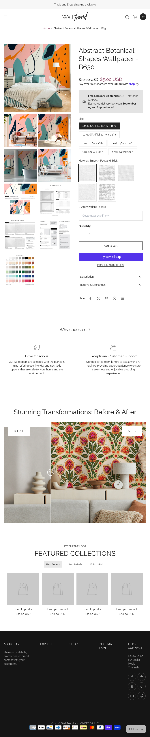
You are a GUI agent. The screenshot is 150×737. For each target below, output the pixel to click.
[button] (111, 246)
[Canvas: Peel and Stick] (107, 173)
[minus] (82, 234)
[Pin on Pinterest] (106, 298)
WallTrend (67, 723)
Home (46, 28)
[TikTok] (142, 686)
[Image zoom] (37, 78)
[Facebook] (132, 677)
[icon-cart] (135, 16)
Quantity (85, 226)
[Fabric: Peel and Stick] (126, 173)
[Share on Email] (123, 298)
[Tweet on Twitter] (98, 298)
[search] (127, 16)
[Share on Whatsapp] (114, 298)
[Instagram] (132, 686)
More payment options (110, 265)
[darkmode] (143, 16)
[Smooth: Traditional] (87, 192)
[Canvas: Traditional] (107, 192)
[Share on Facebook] (90, 298)
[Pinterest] (142, 677)
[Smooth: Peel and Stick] (87, 173)
